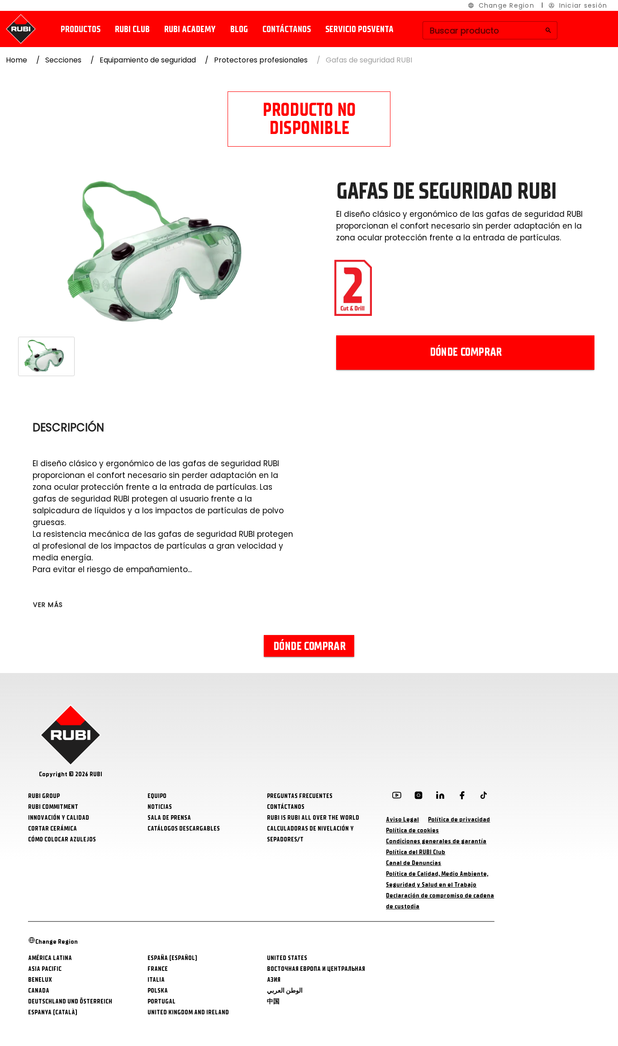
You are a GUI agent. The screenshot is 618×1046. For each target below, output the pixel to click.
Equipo (156, 796)
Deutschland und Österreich (70, 1001)
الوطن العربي (285, 990)
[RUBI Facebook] (461, 797)
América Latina (50, 958)
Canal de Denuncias (413, 863)
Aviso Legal (402, 819)
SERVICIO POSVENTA (359, 29)
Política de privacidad (459, 819)
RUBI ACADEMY (190, 29)
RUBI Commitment (53, 807)
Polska (157, 990)
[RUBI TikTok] (483, 797)
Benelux (40, 980)
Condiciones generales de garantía (436, 841)
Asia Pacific (45, 969)
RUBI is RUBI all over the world (313, 818)
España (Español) (172, 958)
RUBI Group (44, 796)
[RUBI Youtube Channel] (396, 797)
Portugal (161, 1001)
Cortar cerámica (52, 828)
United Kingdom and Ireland (188, 1012)
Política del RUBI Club (415, 852)
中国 (273, 1001)
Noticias (159, 807)
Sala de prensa (169, 818)
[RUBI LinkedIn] (440, 797)
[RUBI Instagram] (418, 797)
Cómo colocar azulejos (62, 839)
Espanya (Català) (52, 1012)
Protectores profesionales (261, 60)
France (157, 969)
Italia (156, 980)
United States (287, 958)
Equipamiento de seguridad (148, 60)
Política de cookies (412, 830)
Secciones (63, 60)
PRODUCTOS (80, 29)
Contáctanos (286, 29)
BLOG (239, 29)
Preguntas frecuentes (300, 796)
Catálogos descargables (183, 828)
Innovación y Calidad (58, 818)
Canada (38, 990)
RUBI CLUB (132, 29)
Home (16, 60)
